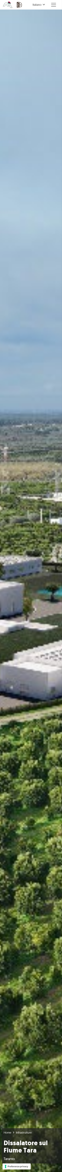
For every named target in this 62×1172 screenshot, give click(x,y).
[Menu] (53, 5)
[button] (39, 5)
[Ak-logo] (19, 5)
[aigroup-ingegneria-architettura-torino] (7, 5)
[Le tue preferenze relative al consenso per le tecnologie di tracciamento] (17, 1166)
